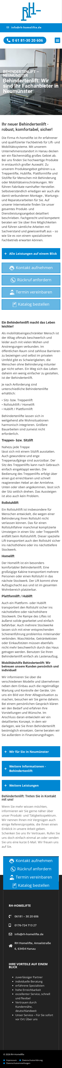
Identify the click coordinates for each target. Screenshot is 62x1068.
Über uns (32, 1019)
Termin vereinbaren (34, 292)
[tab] (31, 253)
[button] (57, 40)
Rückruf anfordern (34, 279)
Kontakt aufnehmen (34, 267)
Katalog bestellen (33, 304)
